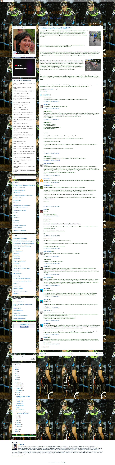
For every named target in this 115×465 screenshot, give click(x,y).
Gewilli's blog (16, 276)
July (18, 394)
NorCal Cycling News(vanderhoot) (21, 278)
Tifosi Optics (16, 217)
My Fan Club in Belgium (19, 190)
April (18, 420)
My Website (16, 253)
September (19, 390)
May (18, 418)
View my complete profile (17, 455)
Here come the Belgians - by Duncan (22, 281)
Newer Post (43, 353)
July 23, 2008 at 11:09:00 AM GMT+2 (52, 248)
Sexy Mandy (16, 258)
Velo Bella (15, 293)
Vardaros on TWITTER (19, 187)
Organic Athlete (17, 308)
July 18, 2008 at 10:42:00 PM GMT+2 (52, 160)
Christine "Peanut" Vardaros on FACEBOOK (24, 185)
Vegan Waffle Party (18, 310)
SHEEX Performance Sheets (20, 207)
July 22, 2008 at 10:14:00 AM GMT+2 (52, 235)
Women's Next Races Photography (22, 246)
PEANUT (46, 104)
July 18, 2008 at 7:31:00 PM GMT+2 (51, 108)
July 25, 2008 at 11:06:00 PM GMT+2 (52, 285)
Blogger (64, 462)
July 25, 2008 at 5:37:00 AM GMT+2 (51, 256)
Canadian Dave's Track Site (20, 315)
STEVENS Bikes (17, 192)
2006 (16, 431)
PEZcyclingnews (17, 273)
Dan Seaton (16, 263)
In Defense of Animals (18, 301)
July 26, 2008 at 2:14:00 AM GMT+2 (51, 296)
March (18, 422)
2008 (16, 382)
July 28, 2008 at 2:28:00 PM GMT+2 (51, 334)
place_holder (46, 178)
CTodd (45, 209)
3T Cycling (16, 202)
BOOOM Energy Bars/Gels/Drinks (21, 205)
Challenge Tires (17, 200)
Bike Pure (15, 215)
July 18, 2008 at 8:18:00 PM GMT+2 (51, 119)
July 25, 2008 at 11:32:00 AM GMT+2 (52, 274)
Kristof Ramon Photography (20, 238)
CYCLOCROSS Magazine (19, 225)
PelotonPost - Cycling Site (19, 230)
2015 (16, 367)
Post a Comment (45, 347)
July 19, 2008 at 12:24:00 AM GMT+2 (52, 182)
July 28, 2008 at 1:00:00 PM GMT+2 (51, 320)
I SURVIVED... (19, 403)
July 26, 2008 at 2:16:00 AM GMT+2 (51, 308)
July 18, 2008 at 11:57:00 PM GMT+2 (52, 175)
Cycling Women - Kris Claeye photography (23, 243)
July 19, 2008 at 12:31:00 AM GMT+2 (52, 206)
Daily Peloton (16, 248)
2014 (16, 369)
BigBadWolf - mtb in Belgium (20, 291)
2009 (16, 379)
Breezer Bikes (16, 266)
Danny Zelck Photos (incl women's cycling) (23, 241)
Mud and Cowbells (18, 288)
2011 (16, 375)
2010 (16, 377)
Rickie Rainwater (47, 163)
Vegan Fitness (16, 313)
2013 (16, 371)
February (19, 424)
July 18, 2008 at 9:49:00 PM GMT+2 (51, 153)
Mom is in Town (20, 405)
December (19, 383)
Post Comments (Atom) (74, 358)
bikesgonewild (47, 185)
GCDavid (46, 288)
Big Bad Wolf (47, 310)
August (18, 392)
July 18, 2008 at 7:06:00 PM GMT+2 (51, 101)
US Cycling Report (18, 251)
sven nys (45, 91)
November (19, 386)
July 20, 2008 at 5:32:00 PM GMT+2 (51, 216)
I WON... (18, 407)
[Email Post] (56, 89)
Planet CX (15, 283)
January (19, 426)
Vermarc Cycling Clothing (19, 210)
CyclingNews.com (17, 227)
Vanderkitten (16, 256)
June (18, 416)
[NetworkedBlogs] (24, 324)
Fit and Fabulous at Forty (19, 318)
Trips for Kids (16, 271)
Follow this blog (24, 326)
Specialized (16, 222)
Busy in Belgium (20, 409)
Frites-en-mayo (17, 286)
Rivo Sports (16, 220)
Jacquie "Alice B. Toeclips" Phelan (21, 268)
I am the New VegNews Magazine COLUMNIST (22, 412)
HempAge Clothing (18, 197)
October (19, 388)
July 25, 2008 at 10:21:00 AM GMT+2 (52, 263)
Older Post (99, 353)
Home (71, 353)
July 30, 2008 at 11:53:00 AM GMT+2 (52, 344)
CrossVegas (16, 212)
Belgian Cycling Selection (19, 261)
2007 (16, 429)
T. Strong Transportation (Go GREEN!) (22, 195)
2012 (16, 373)
